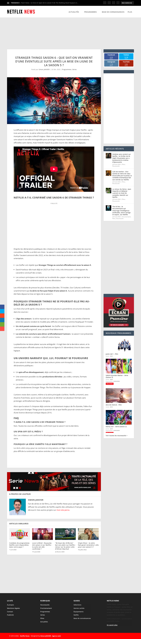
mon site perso (63, 510)
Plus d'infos (110, 383)
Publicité (10, 615)
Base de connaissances (113, 12)
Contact (10, 612)
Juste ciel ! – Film (112, 354)
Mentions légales (13, 608)
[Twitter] (120, 636)
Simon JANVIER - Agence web (50, 636)
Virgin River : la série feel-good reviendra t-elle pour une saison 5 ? (88, 545)
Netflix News (24, 636)
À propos (10, 605)
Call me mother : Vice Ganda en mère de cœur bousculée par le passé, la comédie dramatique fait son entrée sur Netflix (122, 176)
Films (123, 164)
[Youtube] (130, 636)
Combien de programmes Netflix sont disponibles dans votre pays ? (19, 545)
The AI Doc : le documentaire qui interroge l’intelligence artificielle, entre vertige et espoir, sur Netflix (121, 210)
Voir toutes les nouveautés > (116, 436)
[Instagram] (125, 636)
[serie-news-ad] (54, 490)
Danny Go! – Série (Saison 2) (116, 426)
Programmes (90, 12)
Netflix (76, 615)
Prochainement (46, 608)
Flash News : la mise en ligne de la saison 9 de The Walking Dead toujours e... (49, 3)
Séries (74, 69)
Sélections (77, 605)
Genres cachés (79, 608)
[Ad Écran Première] (119, 327)
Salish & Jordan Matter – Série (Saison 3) (117, 376)
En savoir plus (112, 625)
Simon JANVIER (44, 69)
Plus (130, 12)
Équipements (78, 612)
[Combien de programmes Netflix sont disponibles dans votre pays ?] (19, 534)
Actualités (74, 12)
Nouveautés (116, 166)
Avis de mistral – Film (114, 405)
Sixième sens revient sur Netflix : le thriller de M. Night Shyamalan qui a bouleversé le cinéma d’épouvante (121, 158)
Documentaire (126, 217)
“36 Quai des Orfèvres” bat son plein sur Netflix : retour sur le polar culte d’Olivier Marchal (65, 546)
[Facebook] (115, 636)
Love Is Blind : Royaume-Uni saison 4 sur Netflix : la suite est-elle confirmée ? (42, 546)
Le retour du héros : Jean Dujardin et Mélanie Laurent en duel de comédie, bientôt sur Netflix (121, 193)
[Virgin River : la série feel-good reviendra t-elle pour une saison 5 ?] (88, 534)
